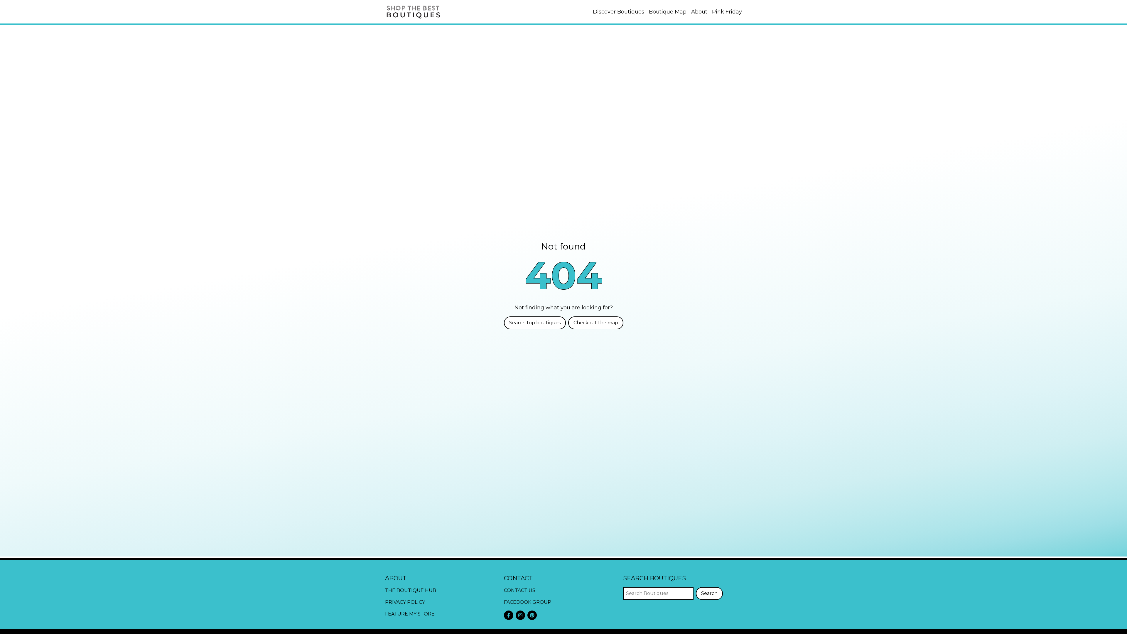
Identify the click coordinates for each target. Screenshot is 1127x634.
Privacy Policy (405, 602)
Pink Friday (727, 12)
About (699, 12)
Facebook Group (527, 602)
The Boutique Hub (410, 590)
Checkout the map (595, 323)
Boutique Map (667, 12)
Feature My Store (410, 614)
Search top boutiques (535, 323)
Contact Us (519, 590)
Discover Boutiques (618, 12)
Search (709, 593)
